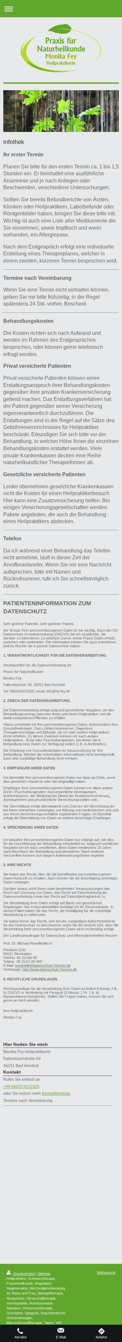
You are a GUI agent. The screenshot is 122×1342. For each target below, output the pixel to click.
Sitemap (44, 1274)
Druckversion (24, 1274)
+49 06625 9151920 (21, 1086)
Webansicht (106, 1273)
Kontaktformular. (56, 1093)
